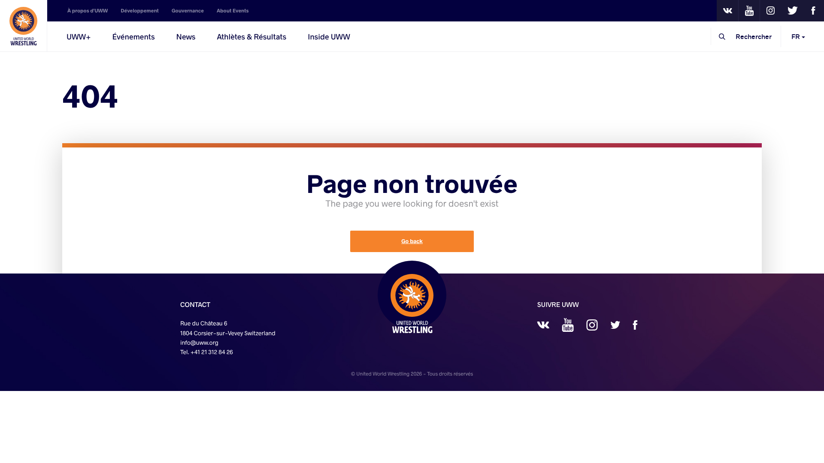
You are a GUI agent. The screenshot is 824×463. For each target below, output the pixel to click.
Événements (133, 36)
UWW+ (79, 36)
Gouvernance (188, 10)
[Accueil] (23, 25)
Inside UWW (329, 36)
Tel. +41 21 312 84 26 (206, 352)
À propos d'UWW (87, 10)
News (186, 36)
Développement (140, 10)
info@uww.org (199, 342)
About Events (233, 10)
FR (796, 36)
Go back (412, 241)
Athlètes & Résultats (251, 36)
